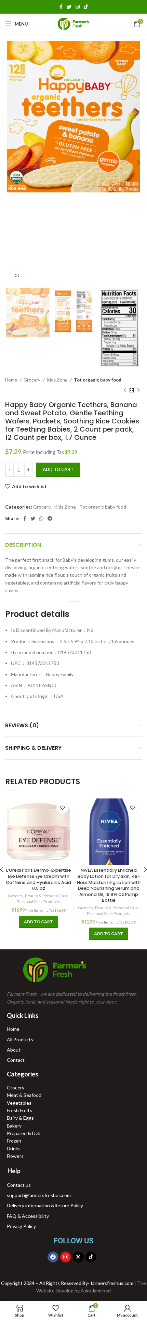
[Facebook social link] (61, 6)
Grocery (32, 380)
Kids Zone (57, 380)
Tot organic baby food (97, 380)
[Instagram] (65, 1257)
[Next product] (138, 390)
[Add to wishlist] (62, 808)
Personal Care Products (38, 901)
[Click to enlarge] (17, 275)
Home (11, 380)
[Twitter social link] (69, 6)
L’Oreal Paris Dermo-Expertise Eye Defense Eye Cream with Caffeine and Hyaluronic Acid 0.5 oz (38, 879)
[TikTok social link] (86, 6)
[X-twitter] (78, 1257)
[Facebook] (53, 1257)
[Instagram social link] (78, 6)
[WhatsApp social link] (41, 518)
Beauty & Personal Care (46, 895)
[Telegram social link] (49, 518)
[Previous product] (124, 390)
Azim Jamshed (96, 1290)
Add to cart (58, 469)
